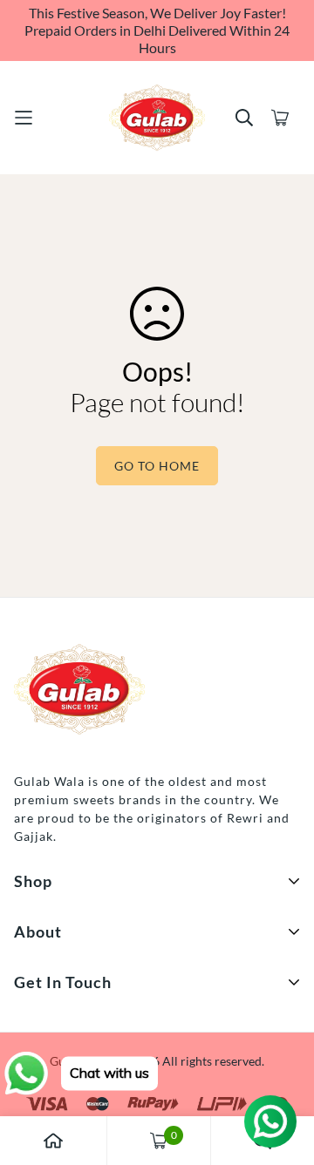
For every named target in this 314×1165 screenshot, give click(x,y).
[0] (158, 1140)
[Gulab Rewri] (157, 117)
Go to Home (157, 465)
